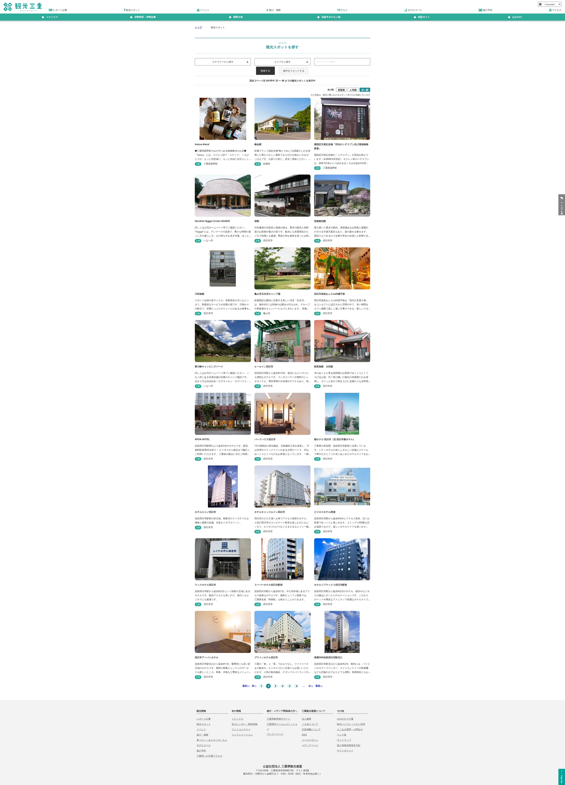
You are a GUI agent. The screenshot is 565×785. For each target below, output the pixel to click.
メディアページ (310, 745)
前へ (254, 685)
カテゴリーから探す (223, 61)
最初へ (246, 685)
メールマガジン (310, 740)
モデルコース (204, 745)
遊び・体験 (202, 735)
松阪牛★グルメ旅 (331, 17)
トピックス (52, 17)
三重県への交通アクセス (209, 756)
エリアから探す (282, 61)
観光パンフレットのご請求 (351, 724)
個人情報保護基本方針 (348, 745)
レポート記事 (204, 719)
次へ (310, 685)
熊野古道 (238, 17)
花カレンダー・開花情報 (244, 724)
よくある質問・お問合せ (350, 729)
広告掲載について (311, 729)
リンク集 (341, 735)
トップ (198, 27)
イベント (201, 729)
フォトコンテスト (241, 729)
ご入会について (310, 724)
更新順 (341, 89)
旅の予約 (201, 750)
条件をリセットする (293, 70)
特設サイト (424, 17)
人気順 (353, 89)
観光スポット (204, 724)
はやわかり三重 (345, 719)
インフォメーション (242, 735)
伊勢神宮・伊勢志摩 (145, 17)
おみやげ (517, 17)
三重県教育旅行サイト (278, 719)
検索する (265, 70)
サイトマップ (344, 740)
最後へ (319, 685)
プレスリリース (275, 734)
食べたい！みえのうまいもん (212, 740)
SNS (304, 735)
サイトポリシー (345, 750)
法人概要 (306, 719)
